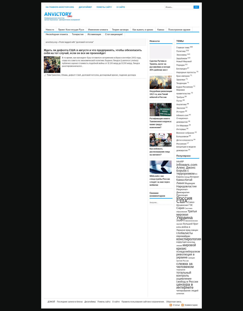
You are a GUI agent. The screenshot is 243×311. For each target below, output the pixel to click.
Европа (180, 177)
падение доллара (127, 75)
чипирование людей (187, 290)
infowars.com (183, 115)
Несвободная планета (57, 34)
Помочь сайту (104, 7)
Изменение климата (98, 29)
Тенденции (182, 83)
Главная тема (184, 47)
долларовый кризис (109, 75)
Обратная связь (173, 302)
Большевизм (183, 136)
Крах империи (184, 75)
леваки (179, 246)
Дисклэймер (85, 7)
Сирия (180, 208)
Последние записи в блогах (70, 302)
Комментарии (191, 305)
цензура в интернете (184, 286)
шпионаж (180, 293)
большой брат (190, 223)
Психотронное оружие (179, 29)
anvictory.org (51, 42)
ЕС (196, 174)
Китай (188, 179)
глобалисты (184, 233)
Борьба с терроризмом (185, 172)
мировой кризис (186, 246)
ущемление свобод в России (187, 280)
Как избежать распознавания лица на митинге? (160, 152)
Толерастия (77, 34)
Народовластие (186, 186)
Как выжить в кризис (143, 29)
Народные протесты (187, 72)
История (181, 111)
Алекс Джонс (186, 167)
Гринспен (55, 75)
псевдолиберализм (188, 251)
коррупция (181, 242)
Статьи (176, 305)
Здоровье (182, 79)
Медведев (190, 183)
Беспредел (182, 68)
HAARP (180, 162)
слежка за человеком (185, 265)
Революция (182, 195)
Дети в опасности (185, 140)
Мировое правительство (184, 92)
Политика (182, 51)
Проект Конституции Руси (71, 29)
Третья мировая (186, 212)
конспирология (188, 239)
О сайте (121, 7)
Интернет (194, 177)
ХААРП (180, 220)
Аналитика (182, 104)
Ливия (180, 183)
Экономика (183, 54)
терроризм (180, 270)
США (181, 201)
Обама (64, 75)
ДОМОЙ (51, 302)
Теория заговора (120, 29)
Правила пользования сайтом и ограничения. (143, 302)
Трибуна (181, 97)
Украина (184, 217)
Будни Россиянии (185, 86)
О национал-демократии (183, 120)
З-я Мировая (183, 125)
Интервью (182, 129)
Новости (50, 29)
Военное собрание (186, 132)
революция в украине (185, 256)
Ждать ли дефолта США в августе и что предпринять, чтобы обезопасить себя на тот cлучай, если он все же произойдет (93, 52)
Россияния (182, 143)
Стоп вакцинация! (114, 34)
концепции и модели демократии (186, 149)
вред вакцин (192, 230)
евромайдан (183, 236)
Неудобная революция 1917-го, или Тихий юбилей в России (161, 94)
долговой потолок (90, 75)
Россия (184, 198)
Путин (180, 100)
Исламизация (94, 34)
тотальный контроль (183, 274)
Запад (186, 177)
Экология (182, 107)
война (178, 227)
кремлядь (191, 242)
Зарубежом (183, 58)
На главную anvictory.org (60, 7)
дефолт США (75, 75)
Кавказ (160, 29)
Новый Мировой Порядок (184, 63)
